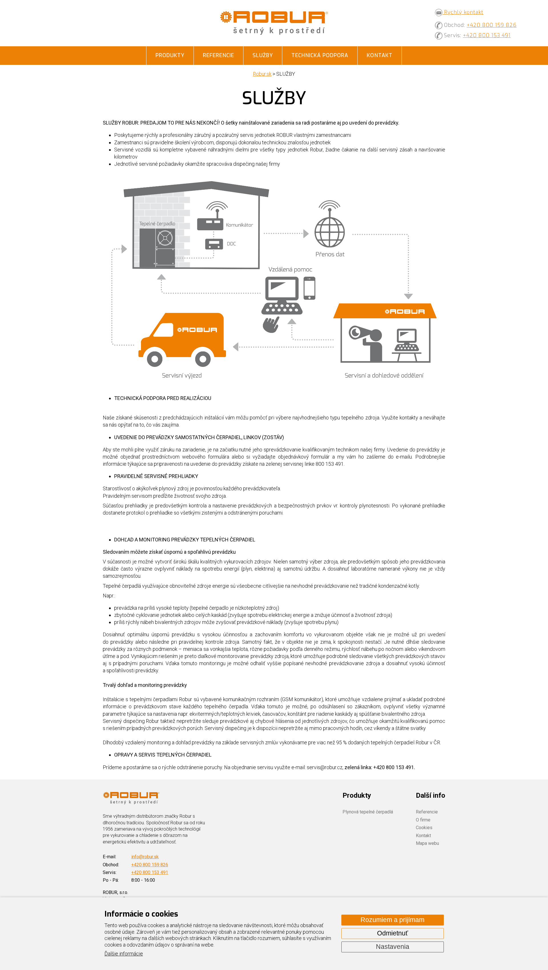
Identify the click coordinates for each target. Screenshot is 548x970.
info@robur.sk (145, 856)
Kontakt (379, 55)
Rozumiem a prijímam (392, 919)
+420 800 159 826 (492, 25)
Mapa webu (427, 843)
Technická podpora (319, 55)
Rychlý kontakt (462, 12)
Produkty (170, 55)
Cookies (424, 827)
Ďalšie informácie (123, 954)
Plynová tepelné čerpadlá (367, 812)
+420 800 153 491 (487, 35)
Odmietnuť (392, 933)
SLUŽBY (263, 55)
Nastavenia (392, 946)
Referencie (218, 55)
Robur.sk (262, 74)
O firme (423, 820)
